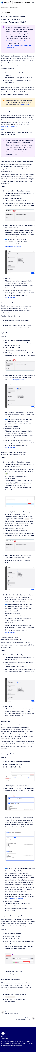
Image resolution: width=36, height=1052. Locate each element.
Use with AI (7, 12)
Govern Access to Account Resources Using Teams (18, 46)
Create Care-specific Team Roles (16, 41)
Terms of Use (4, 1038)
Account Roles (24, 105)
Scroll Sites (6, 1045)
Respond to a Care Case (16, 899)
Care (2, 7)
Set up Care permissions (11, 7)
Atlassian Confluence (16, 1045)
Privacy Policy (5, 1036)
